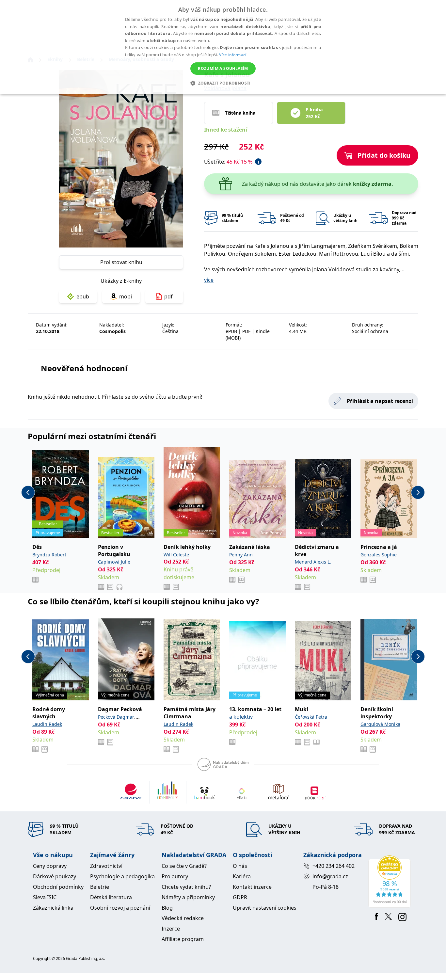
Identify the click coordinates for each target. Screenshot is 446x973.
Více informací (232, 54)
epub (82, 296)
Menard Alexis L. (313, 562)
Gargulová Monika (380, 724)
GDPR (240, 897)
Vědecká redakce (183, 918)
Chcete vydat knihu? (186, 886)
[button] (222, 83)
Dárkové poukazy (54, 876)
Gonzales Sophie (378, 554)
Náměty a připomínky (188, 897)
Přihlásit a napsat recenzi (380, 401)
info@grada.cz (330, 876)
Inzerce (171, 928)
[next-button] (418, 492)
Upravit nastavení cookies (264, 907)
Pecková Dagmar (116, 717)
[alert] (223, 47)
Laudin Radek (47, 724)
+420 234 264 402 (333, 865)
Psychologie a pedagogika (122, 876)
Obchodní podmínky (58, 886)
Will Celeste (176, 554)
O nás (240, 865)
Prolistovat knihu (121, 262)
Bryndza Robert (49, 554)
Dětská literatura (111, 897)
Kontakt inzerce (252, 886)
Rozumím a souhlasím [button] (223, 68)
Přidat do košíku (384, 155)
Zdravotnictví (106, 865)
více (209, 279)
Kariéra (242, 876)
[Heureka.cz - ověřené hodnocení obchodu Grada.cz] (390, 881)
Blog (167, 907)
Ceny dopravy (50, 865)
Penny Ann (241, 554)
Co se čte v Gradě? (184, 865)
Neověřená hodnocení (84, 368)
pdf (168, 296)
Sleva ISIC (44, 897)
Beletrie (99, 886)
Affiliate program (183, 939)
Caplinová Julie (114, 562)
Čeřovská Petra (311, 717)
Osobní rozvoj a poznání (120, 907)
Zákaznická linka (53, 907)
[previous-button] (28, 492)
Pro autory (175, 876)
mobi (125, 296)
